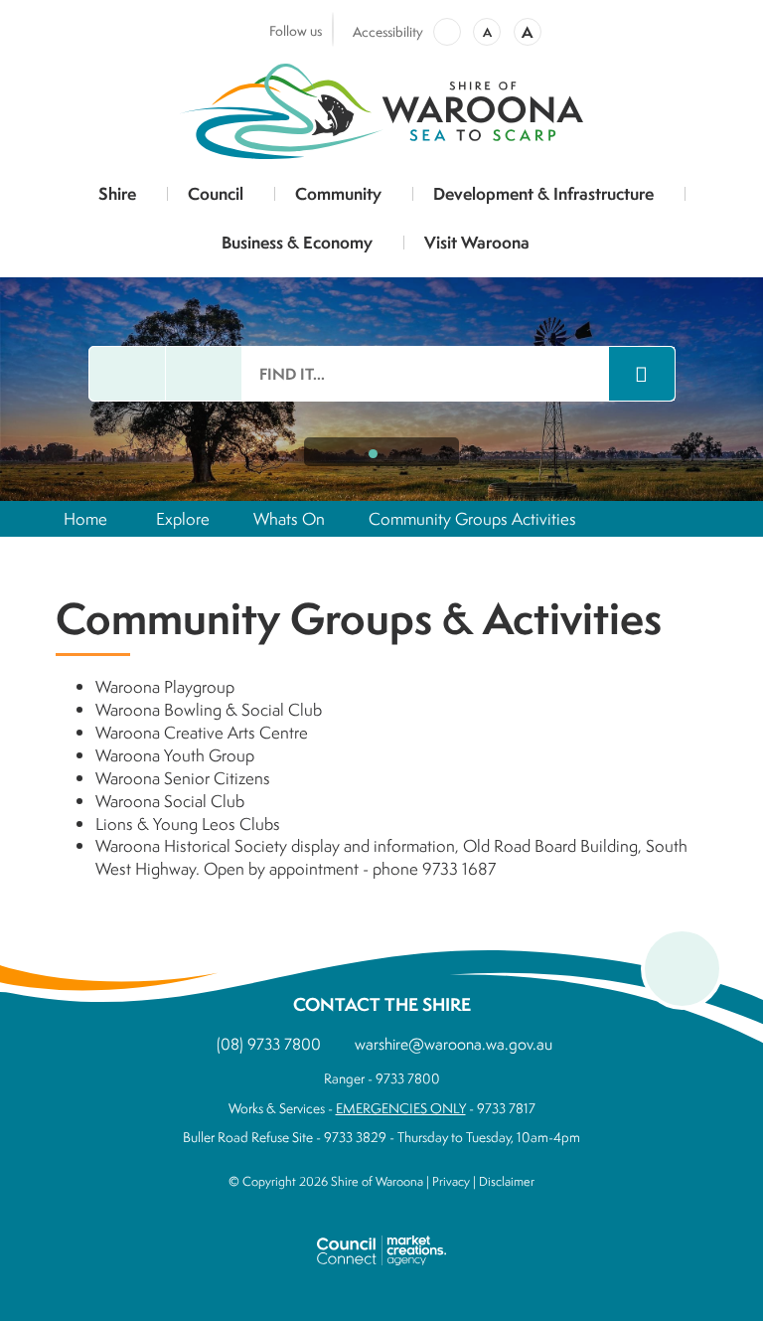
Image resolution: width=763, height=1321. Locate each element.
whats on (289, 518)
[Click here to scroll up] (682, 968)
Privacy (451, 1181)
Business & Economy (297, 242)
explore (183, 518)
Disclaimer (506, 1181)
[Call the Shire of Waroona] (203, 374)
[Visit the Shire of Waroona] (381, 107)
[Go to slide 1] (373, 453)
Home (85, 518)
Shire (117, 193)
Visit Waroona (477, 242)
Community (338, 193)
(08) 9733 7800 (269, 1044)
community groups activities (472, 518)
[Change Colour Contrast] (447, 32)
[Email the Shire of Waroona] (127, 374)
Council (215, 193)
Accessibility (388, 32)
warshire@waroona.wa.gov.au (453, 1044)
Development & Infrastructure (543, 193)
